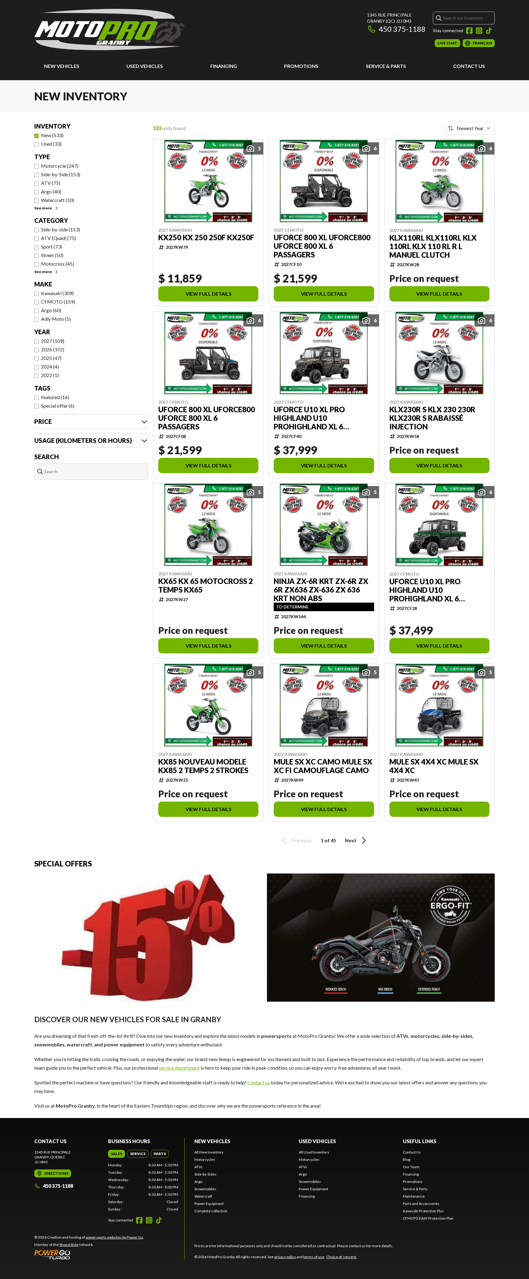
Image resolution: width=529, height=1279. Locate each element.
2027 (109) (52, 341)
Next (350, 840)
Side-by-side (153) (60, 229)
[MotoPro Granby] (109, 29)
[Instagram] (479, 30)
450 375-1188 (402, 28)
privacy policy (285, 1257)
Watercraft (203, 1196)
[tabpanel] (143, 1187)
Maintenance (414, 1196)
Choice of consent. (341, 1257)
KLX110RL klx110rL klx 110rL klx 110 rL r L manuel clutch (433, 246)
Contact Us (469, 66)
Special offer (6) (57, 406)
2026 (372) (52, 349)
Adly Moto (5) (56, 319)
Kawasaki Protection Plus (423, 1211)
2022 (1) (50, 375)
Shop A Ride (68, 1244)
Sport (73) (51, 246)
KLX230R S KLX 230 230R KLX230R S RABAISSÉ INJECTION (432, 418)
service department (179, 1068)
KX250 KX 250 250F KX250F (206, 237)
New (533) (52, 135)
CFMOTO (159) (58, 302)
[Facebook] (469, 30)
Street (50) (52, 255)
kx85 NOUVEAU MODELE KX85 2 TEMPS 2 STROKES (203, 766)
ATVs (198, 1167)
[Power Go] (89, 1254)
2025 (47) (51, 358)
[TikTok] (489, 30)
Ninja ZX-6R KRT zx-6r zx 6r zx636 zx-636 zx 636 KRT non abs (321, 590)
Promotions (301, 66)
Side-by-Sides (205, 1174)
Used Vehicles (144, 66)
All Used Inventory (314, 1152)
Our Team (411, 1167)
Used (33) (51, 144)
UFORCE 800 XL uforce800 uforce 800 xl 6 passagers (322, 246)
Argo (198, 1181)
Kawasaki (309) (57, 293)
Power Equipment (209, 1203)
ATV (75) (50, 183)
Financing (223, 66)
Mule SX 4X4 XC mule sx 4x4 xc (433, 766)
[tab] (116, 1154)
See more (43, 208)
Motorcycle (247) (59, 166)
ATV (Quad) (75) (58, 238)
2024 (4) (50, 366)
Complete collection (210, 1211)
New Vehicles (61, 66)
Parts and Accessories (421, 1203)
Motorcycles (204, 1159)
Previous (301, 840)
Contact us (258, 1082)
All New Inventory (208, 1152)
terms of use (313, 1257)
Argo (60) (51, 310)
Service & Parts (386, 66)
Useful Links (419, 1141)
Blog (406, 1159)
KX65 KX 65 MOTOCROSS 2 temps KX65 (205, 585)
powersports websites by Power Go (114, 1237)
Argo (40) (51, 191)
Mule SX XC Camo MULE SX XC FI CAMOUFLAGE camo (323, 766)
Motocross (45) (57, 264)
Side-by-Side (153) (60, 174)
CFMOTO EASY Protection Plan (428, 1218)
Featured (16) (55, 397)
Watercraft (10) (57, 200)
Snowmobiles (205, 1189)
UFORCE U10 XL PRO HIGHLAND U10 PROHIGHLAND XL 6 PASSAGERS (309, 418)
